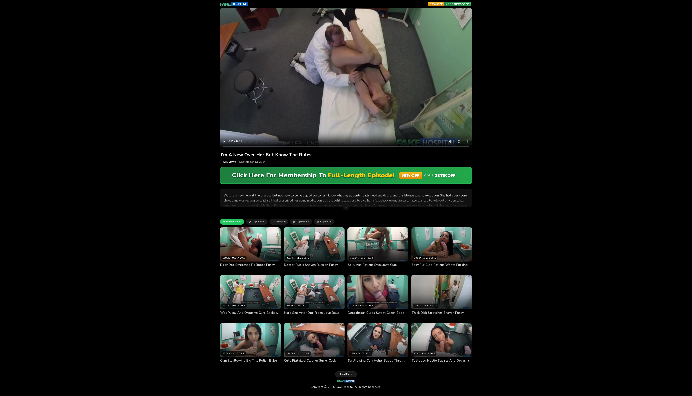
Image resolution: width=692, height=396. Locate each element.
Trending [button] (281, 221)
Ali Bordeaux (291, 318)
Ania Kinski (226, 366)
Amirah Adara (356, 271)
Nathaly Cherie (356, 318)
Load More (346, 374)
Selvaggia (289, 366)
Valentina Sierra (421, 271)
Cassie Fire (290, 271)
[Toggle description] (346, 207)
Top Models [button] (303, 221)
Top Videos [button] (258, 221)
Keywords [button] (325, 221)
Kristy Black (227, 318)
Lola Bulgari (418, 366)
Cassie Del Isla (228, 271)
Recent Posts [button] (234, 221)
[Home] (234, 4)
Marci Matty (418, 318)
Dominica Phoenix (358, 366)
